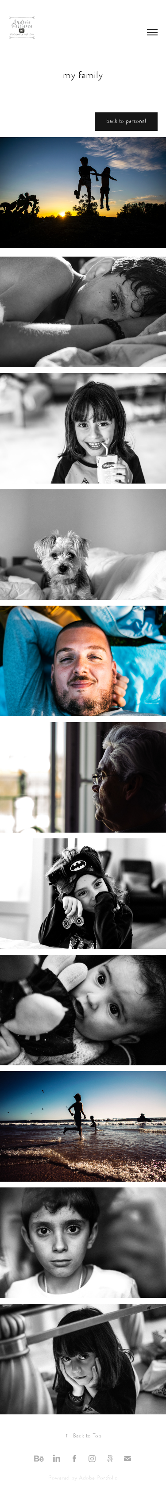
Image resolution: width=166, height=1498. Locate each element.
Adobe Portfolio (98, 1478)
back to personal (126, 121)
